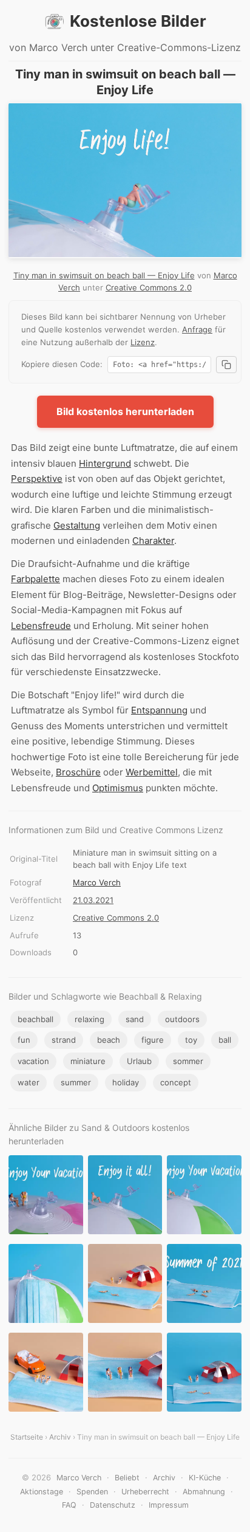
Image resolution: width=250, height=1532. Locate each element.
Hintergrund (105, 463)
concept (175, 1082)
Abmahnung (204, 1491)
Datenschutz (112, 1505)
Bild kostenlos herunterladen (125, 411)
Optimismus (117, 788)
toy (191, 1040)
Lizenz (142, 342)
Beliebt (127, 1477)
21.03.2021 (93, 900)
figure (152, 1040)
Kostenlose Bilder (138, 21)
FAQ (69, 1505)
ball (224, 1040)
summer (76, 1082)
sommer (188, 1061)
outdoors (182, 1019)
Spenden (92, 1491)
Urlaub (139, 1061)
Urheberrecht (145, 1491)
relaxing (89, 1019)
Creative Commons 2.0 (149, 287)
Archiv (60, 1436)
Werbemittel (152, 772)
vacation (33, 1061)
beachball (35, 1019)
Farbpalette (35, 579)
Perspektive (36, 478)
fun (24, 1040)
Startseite (26, 1436)
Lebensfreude (41, 625)
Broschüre (78, 772)
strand (64, 1040)
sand (135, 1019)
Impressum (169, 1505)
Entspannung (159, 710)
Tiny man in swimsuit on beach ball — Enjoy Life (104, 275)
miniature (88, 1061)
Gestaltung (76, 525)
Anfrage (197, 329)
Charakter (153, 540)
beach (108, 1040)
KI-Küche (205, 1477)
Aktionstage (41, 1491)
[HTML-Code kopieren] (226, 364)
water (28, 1082)
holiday (125, 1082)
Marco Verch (97, 882)
